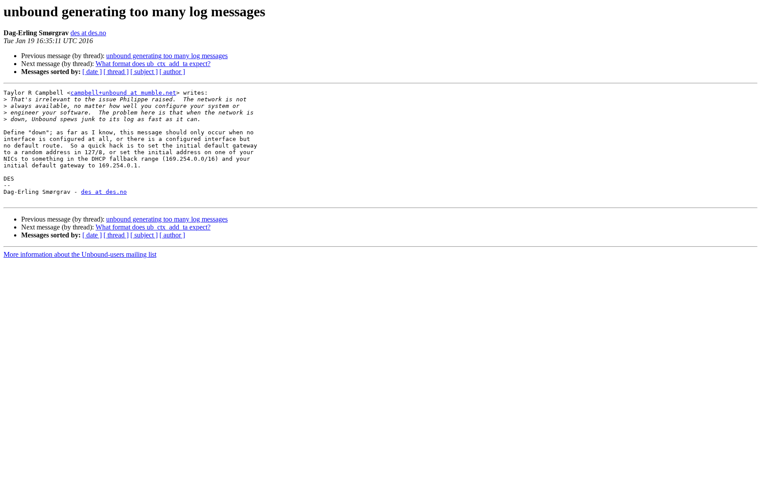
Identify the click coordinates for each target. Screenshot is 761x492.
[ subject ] (144, 71)
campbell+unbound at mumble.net (123, 92)
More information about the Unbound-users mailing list (80, 254)
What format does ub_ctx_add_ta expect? (153, 63)
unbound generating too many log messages (167, 55)
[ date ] (92, 71)
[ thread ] (116, 71)
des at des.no (88, 33)
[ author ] (172, 71)
